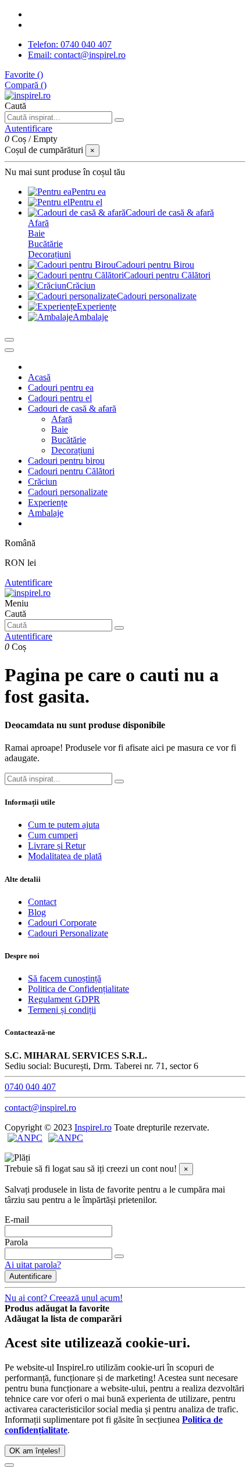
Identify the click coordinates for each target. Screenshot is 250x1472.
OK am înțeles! (34, 1450)
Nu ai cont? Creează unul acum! (64, 1298)
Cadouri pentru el (60, 398)
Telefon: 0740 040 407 (70, 44)
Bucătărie (45, 244)
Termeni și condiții (62, 1010)
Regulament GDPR (64, 999)
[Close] (9, 350)
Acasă (39, 377)
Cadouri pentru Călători (71, 471)
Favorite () (24, 74)
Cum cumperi (53, 835)
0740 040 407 (30, 1087)
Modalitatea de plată (65, 856)
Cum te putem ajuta (63, 825)
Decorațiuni (49, 254)
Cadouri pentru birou (66, 461)
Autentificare (28, 582)
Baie (36, 233)
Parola (16, 1242)
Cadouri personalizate (68, 492)
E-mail (17, 1219)
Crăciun (42, 481)
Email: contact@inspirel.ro (77, 55)
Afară (38, 223)
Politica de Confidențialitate (78, 989)
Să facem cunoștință (64, 978)
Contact (42, 902)
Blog (37, 912)
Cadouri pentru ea (61, 387)
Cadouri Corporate (62, 923)
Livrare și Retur (56, 846)
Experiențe (47, 502)
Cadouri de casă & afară (72, 408)
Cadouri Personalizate (68, 933)
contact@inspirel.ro (40, 1108)
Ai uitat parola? (33, 1265)
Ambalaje (45, 513)
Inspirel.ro (93, 1127)
